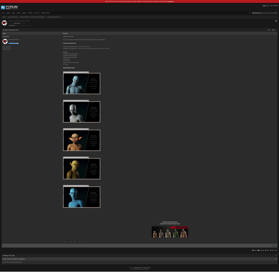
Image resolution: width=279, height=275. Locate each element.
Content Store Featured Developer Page (170, 223)
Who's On (37, 12)
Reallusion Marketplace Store (169, 222)
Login (271, 5)
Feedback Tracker (45, 12)
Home (3, 12)
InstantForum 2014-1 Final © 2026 (142, 267)
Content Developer (13, 17)
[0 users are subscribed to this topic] (276, 21)
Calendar (24, 12)
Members (30, 12)
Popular (18, 12)
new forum (170, 1)
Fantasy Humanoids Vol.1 (54, 17)
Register (276, 5)
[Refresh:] (276, 258)
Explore (8, 12)
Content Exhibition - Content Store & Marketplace (32, 17)
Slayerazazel (17, 23)
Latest (13, 12)
